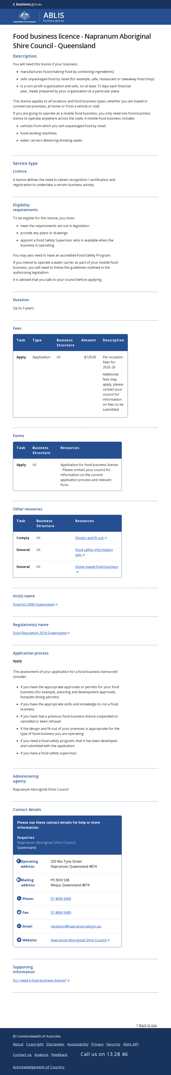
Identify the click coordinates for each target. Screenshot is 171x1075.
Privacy (97, 1044)
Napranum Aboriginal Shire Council (80, 940)
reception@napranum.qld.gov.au (76, 926)
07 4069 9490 (61, 912)
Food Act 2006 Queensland (35, 604)
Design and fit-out (91, 538)
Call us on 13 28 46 (104, 1053)
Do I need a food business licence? (41, 980)
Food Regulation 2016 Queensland (41, 633)
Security (113, 1044)
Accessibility (77, 1044)
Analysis (41, 1054)
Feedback (59, 1054)
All (58, 357)
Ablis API (131, 1044)
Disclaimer (55, 1044)
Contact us (22, 1054)
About (18, 1044)
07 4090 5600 (61, 898)
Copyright (35, 1044)
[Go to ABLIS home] (38, 17)
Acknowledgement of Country (39, 1067)
